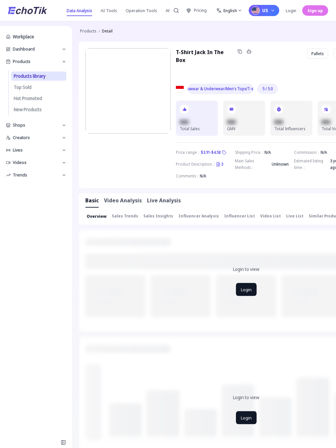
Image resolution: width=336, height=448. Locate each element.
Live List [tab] (295, 216)
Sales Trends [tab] (125, 216)
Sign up (315, 10)
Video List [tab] (270, 216)
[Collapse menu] (63, 442)
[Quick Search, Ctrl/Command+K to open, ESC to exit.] (176, 10)
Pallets (317, 53)
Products (88, 31)
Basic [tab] (92, 200)
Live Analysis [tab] (164, 200)
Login (291, 10)
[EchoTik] (27, 10)
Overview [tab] (97, 216)
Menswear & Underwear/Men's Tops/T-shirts (220, 89)
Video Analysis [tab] (123, 200)
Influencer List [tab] (239, 216)
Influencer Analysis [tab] (198, 216)
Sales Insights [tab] (158, 216)
